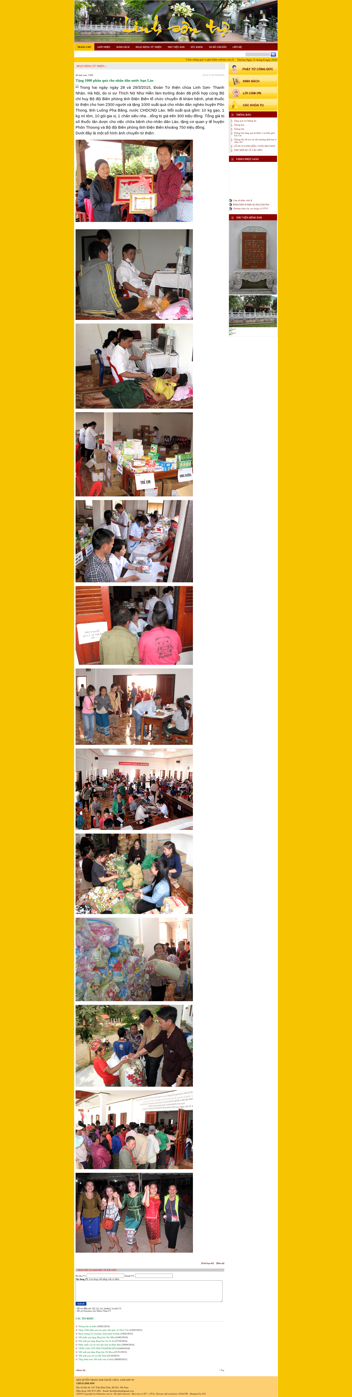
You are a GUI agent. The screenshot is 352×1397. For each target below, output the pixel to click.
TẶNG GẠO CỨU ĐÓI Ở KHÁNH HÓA (97, 1348)
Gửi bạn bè (207, 1263)
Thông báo (239, 125)
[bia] (253, 294)
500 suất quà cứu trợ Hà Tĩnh (92, 1355)
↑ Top (221, 1370)
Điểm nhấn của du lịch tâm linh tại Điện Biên (99, 1344)
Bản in (220, 1263)
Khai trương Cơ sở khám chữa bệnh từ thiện (99, 1333)
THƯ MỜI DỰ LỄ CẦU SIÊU (248, 150)
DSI (204, 1394)
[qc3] (232, 329)
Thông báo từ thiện (87, 1326)
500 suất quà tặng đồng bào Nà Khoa (96, 1352)
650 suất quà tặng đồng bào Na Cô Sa (96, 1341)
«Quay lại (80, 1370)
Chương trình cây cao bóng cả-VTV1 (250, 208)
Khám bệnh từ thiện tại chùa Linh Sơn (251, 204)
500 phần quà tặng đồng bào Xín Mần (96, 1337)
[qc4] (253, 326)
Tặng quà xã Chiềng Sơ (245, 121)
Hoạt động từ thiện (90, 66)
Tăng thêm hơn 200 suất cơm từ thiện (96, 1359)
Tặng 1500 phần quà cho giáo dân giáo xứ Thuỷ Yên (103, 1330)
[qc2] (232, 333)
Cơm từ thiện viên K (242, 200)
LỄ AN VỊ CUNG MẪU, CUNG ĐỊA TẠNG (254, 146)
